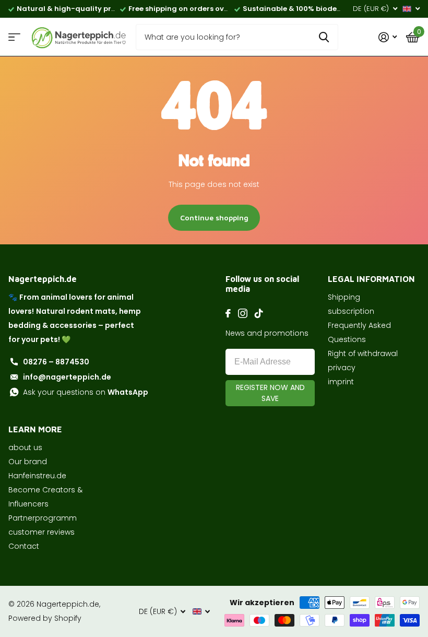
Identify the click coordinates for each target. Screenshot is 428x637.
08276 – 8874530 (56, 362)
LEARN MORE (35, 429)
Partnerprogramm (42, 518)
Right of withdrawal (363, 353)
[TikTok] (259, 313)
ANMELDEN (270, 393)
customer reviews (41, 532)
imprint (341, 381)
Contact (23, 546)
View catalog (14, 37)
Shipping (344, 297)
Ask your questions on (85, 392)
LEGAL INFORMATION (371, 279)
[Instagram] (242, 313)
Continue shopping (214, 217)
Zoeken (324, 37)
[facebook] (228, 313)
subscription (351, 311)
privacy (341, 367)
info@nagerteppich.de (67, 377)
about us (25, 447)
